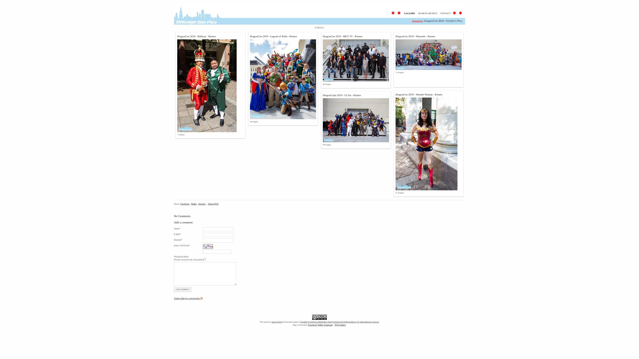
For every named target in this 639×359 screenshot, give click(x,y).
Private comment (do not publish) (189, 260)
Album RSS (213, 204)
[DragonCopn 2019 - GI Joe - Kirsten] (356, 120)
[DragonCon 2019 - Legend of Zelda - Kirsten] (283, 79)
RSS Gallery (340, 325)
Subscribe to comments (187, 298)
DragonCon (417, 21)
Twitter (194, 204)
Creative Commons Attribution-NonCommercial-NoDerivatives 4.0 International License (339, 322)
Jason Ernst (276, 322)
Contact (445, 13)
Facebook (184, 204)
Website (178, 240)
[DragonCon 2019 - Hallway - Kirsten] (210, 85)
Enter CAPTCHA (182, 245)
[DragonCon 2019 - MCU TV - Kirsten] (356, 60)
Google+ (202, 204)
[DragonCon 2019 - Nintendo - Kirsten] (429, 54)
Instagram (328, 325)
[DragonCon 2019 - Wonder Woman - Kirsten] (429, 144)
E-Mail (177, 234)
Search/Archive (427, 13)
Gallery (409, 13)
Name (177, 229)
